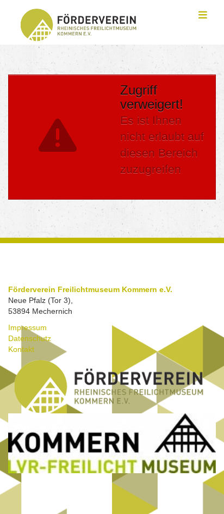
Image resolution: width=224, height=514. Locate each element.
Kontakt (21, 349)
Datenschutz (29, 338)
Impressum (27, 327)
